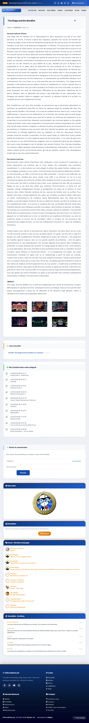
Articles (50, 680)
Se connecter (79, 3)
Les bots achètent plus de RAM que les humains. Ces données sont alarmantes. (32, 624)
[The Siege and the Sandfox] (19, 313)
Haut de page (80, 718)
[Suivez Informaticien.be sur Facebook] (55, 3)
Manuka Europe (9, 710)
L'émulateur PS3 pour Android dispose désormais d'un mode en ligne (29, 645)
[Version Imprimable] (75, 21)
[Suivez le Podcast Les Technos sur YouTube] (61, 3)
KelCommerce (9, 704)
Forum (10, 543)
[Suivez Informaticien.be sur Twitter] (58, 3)
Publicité (51, 704)
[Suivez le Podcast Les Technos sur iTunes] (64, 3)
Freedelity (8, 702)
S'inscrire (45, 533)
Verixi (6, 707)
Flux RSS (51, 710)
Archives (20, 616)
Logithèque (52, 686)
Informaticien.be (9, 717)
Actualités (12, 616)
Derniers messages (21, 543)
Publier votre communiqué (57, 707)
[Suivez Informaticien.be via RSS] (68, 3)
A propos (51, 702)
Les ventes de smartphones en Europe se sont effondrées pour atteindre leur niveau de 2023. (36, 651)
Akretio (7, 699)
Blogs (50, 689)
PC (27, 27)
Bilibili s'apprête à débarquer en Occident (20, 638)
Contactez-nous (53, 699)
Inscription (76, 461)
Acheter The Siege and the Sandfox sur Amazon (25, 353)
